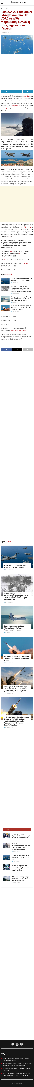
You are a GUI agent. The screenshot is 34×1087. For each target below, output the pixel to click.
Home (3, 8)
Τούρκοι (6, 108)
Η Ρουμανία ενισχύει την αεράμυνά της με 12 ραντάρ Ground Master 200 (21, 878)
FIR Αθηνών (28, 227)
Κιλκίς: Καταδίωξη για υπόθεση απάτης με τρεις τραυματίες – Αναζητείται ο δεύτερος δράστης (21, 867)
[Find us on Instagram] (21, 1044)
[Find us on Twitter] (17, 1044)
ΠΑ (11, 251)
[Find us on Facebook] (12, 1044)
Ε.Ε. (20, 254)
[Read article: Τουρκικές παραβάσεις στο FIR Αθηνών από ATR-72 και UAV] (5, 281)
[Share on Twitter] (17, 91)
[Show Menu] (2, 2)
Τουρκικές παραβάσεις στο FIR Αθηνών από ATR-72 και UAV (21, 279)
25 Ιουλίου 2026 (15, 311)
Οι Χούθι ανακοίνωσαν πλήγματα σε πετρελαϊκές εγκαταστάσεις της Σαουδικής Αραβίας (21, 846)
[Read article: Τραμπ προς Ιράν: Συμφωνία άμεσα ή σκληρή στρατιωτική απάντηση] (6, 835)
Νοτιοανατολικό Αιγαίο (19, 330)
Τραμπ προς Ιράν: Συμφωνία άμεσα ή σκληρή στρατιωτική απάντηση (21, 835)
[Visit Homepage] (18, 3)
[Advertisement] (17, 73)
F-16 (9, 237)
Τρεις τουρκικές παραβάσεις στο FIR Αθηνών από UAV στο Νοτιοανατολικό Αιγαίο (21, 298)
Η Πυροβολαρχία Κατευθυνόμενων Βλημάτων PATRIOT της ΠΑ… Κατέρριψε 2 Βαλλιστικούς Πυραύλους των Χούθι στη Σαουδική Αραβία (16, 721)
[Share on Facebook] (6, 91)
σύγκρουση (16, 106)
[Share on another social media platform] (28, 91)
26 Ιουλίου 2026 (15, 302)
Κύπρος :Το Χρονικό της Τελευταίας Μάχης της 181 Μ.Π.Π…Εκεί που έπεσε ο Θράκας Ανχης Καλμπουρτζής (21, 289)
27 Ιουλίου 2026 (15, 282)
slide (7, 8)
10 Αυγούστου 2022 (6, 32)
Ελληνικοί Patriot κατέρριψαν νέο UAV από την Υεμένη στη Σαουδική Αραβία (21, 307)
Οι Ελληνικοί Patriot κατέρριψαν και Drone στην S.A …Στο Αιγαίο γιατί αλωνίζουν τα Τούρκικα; (16, 689)
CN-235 (25, 264)
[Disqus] (17, 756)
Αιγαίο (26, 96)
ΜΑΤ (5, 260)
